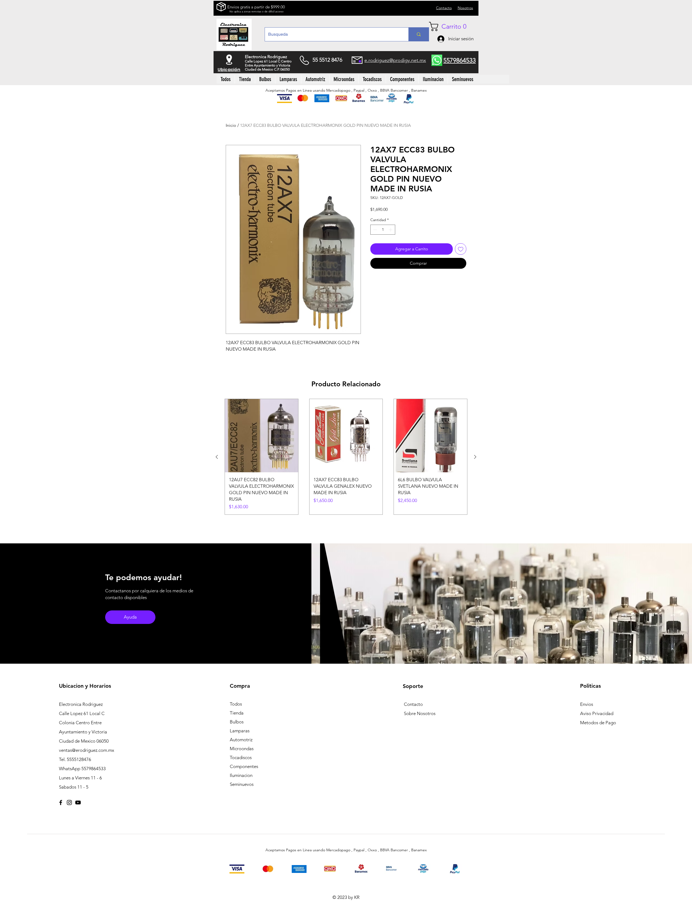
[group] (346, 456)
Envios (586, 704)
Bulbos (237, 721)
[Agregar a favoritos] (460, 249)
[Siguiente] (475, 457)
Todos (236, 704)
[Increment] (391, 229)
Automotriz (241, 739)
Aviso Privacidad (596, 713)
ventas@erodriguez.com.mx (86, 750)
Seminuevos (242, 784)
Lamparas (239, 730)
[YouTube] (78, 802)
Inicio (231, 125)
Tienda (237, 713)
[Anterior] (217, 457)
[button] (452, 26)
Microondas (242, 748)
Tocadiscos (241, 757)
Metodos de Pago (598, 722)
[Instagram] (69, 802)
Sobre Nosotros (419, 713)
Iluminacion (241, 775)
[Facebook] (60, 802)
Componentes (244, 766)
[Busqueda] (418, 34)
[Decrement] (374, 229)
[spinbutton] (383, 229)
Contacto (413, 704)
